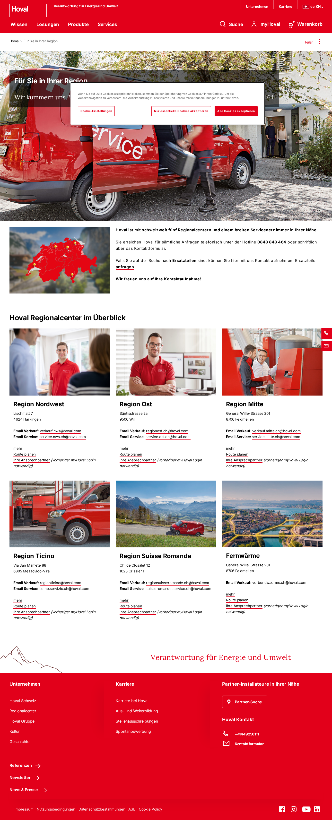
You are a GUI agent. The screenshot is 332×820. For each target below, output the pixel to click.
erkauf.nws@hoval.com (61, 431)
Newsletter (19, 777)
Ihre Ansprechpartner (31, 460)
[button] (244, 702)
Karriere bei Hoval (132, 700)
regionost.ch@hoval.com (167, 431)
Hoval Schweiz (22, 700)
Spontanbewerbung (133, 731)
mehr (17, 448)
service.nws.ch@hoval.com (62, 436)
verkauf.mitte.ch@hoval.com (276, 431)
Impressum (24, 809)
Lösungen (47, 24)
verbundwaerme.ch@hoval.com (279, 582)
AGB (132, 809)
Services (107, 24)
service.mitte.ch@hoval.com (276, 436)
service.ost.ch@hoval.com (168, 436)
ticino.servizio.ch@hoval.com (64, 588)
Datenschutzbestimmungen (102, 809)
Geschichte (19, 741)
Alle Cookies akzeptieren (236, 111)
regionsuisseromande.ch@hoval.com (177, 582)
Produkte (78, 24)
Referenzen (20, 765)
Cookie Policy (150, 809)
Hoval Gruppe (22, 721)
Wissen (18, 24)
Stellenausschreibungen (137, 721)
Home (13, 41)
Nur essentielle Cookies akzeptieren (181, 111)
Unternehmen (257, 6)
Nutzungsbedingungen (56, 809)
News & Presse (23, 789)
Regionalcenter (22, 710)
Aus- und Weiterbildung (137, 710)
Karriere (285, 6)
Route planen (24, 454)
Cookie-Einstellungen (96, 111)
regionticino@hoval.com (60, 582)
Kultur (14, 731)
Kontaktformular (149, 248)
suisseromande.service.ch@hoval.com (178, 588)
